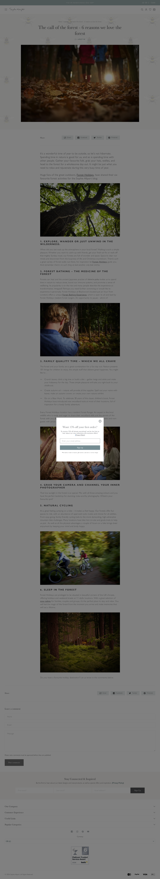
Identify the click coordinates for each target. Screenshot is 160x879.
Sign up (80, 447)
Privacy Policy (80, 435)
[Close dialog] (100, 421)
